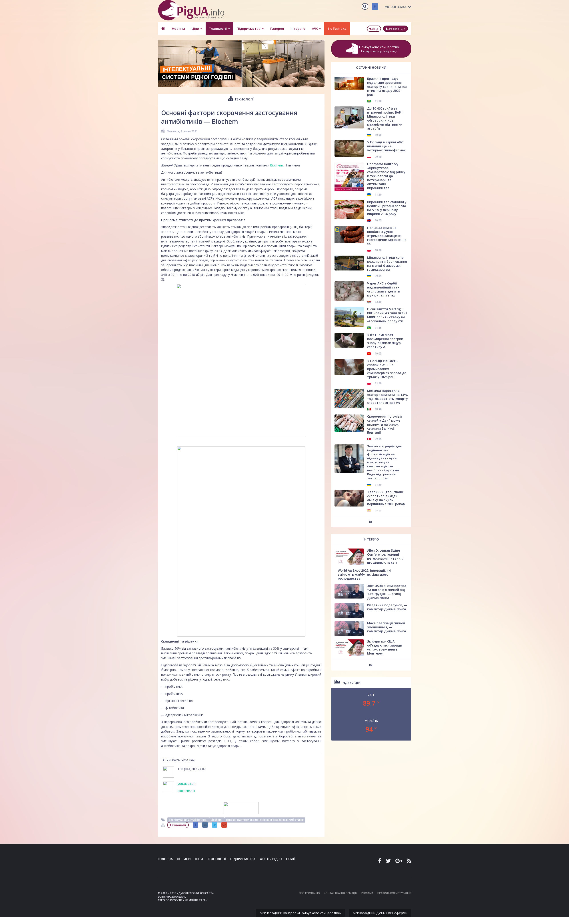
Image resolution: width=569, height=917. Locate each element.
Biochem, (217, 820)
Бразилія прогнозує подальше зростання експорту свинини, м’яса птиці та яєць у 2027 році (387, 86)
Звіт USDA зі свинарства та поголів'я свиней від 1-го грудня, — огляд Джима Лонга (386, 592)
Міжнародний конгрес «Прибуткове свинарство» (300, 913)
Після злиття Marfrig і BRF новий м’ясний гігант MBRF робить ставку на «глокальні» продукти (387, 315)
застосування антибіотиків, (188, 820)
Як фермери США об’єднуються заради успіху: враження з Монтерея (384, 647)
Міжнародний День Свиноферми (380, 913)
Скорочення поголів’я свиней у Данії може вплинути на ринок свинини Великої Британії (384, 424)
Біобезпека (336, 28)
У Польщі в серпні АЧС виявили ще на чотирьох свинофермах (386, 146)
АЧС (315, 28)
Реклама (367, 893)
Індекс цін (351, 683)
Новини (178, 28)
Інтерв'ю (298, 28)
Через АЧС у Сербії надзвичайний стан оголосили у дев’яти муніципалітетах (383, 289)
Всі (371, 522)
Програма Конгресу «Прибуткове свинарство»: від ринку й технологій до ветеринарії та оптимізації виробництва (386, 176)
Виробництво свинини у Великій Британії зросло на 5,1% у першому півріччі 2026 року (387, 208)
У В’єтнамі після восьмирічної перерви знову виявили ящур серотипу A (385, 341)
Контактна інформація (340, 893)
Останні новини (371, 67)
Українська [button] (396, 6)
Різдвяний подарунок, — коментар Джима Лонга (387, 607)
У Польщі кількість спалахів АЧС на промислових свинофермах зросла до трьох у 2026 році (386, 369)
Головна (165, 859)
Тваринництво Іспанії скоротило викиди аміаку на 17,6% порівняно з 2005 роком (386, 498)
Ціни (196, 28)
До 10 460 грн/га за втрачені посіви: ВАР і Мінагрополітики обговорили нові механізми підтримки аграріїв (385, 118)
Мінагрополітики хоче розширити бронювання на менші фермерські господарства (387, 263)
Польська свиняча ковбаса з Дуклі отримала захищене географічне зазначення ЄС (386, 236)
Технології (218, 28)
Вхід (375, 29)
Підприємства (249, 28)
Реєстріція (397, 29)
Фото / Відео (271, 859)
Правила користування (394, 893)
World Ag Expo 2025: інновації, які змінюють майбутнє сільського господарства (364, 574)
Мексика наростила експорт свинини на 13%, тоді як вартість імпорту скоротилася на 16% (387, 396)
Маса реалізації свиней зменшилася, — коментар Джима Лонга (386, 627)
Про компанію (309, 893)
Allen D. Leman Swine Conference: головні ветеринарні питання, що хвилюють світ (385, 556)
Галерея (277, 28)
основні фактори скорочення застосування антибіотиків (265, 820)
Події (290, 859)
